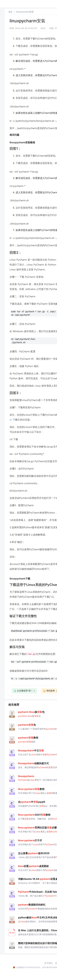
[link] (10, 12)
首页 (10, 12)
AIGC (43, 28)
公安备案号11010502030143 (28, 967)
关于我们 (48, 963)
